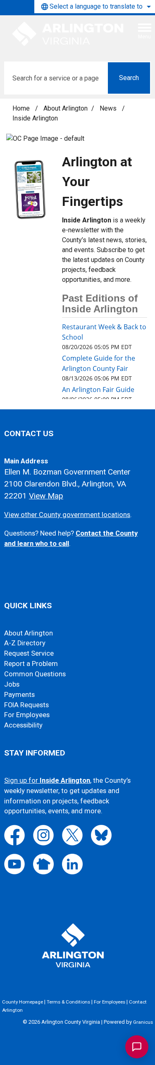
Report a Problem (31, 664)
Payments (19, 695)
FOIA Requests (26, 705)
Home (21, 108)
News (109, 108)
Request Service (29, 653)
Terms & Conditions (68, 1002)
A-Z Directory (24, 643)
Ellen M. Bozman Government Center (67, 472)
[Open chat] (136, 1046)
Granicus (143, 1022)
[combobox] (94, 6)
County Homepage (22, 1002)
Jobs (11, 684)
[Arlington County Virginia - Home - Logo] (68, 34)
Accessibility (23, 725)
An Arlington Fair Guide (98, 389)
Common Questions (35, 674)
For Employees (27, 715)
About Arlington (65, 108)
